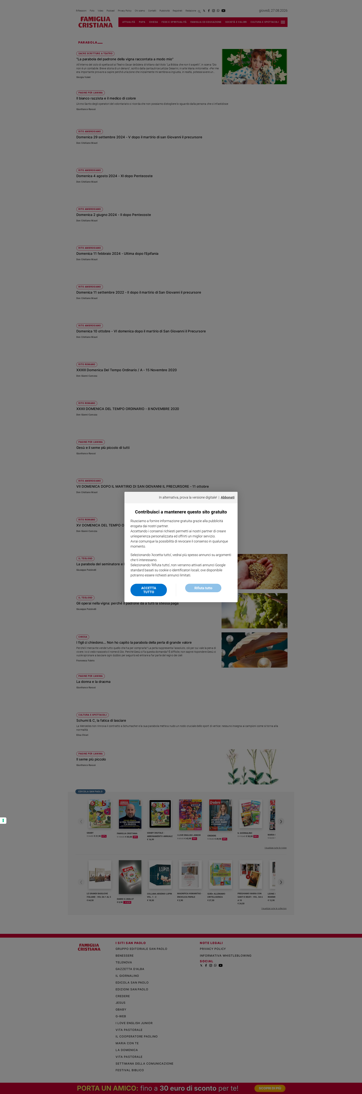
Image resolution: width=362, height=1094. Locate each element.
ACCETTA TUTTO (148, 590)
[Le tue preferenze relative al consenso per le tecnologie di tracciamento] (3, 820)
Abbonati (228, 497)
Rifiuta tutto (203, 588)
